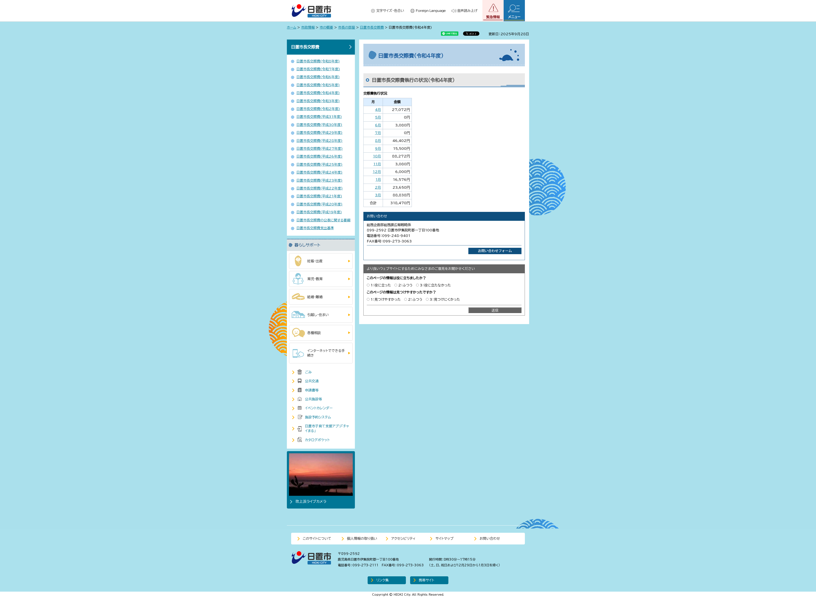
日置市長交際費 (372, 27)
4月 (378, 109)
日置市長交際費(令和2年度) (318, 109)
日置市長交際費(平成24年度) (319, 172)
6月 (378, 125)
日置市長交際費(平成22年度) (319, 188)
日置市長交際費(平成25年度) (319, 164)
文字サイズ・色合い (390, 10)
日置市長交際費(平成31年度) (319, 116)
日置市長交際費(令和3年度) (318, 101)
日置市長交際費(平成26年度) (319, 156)
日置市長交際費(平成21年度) (319, 196)
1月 (378, 179)
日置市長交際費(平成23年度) (319, 180)
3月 (378, 195)
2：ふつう (405, 285)
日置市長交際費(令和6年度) (318, 77)
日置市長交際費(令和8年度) (318, 61)
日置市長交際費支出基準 (315, 228)
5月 (378, 117)
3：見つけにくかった (445, 299)
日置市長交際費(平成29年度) (319, 132)
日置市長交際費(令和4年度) (318, 93)
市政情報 (308, 27)
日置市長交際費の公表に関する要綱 (323, 220)
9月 (378, 148)
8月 (378, 140)
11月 (377, 164)
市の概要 (326, 27)
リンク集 (382, 580)
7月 (378, 133)
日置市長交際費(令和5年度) (318, 85)
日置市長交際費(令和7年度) (318, 69)
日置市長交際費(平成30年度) (319, 124)
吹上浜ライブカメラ (311, 501)
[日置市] (311, 11)
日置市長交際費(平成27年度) (319, 148)
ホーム (291, 27)
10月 (377, 156)
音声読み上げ (467, 10)
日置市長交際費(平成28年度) (319, 140)
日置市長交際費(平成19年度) (319, 212)
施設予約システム (318, 417)
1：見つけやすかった (386, 299)
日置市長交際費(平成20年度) (319, 204)
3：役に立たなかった (435, 285)
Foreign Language (431, 10)
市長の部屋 (346, 27)
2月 (378, 187)
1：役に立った (381, 285)
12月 (377, 171)
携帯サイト (426, 580)
